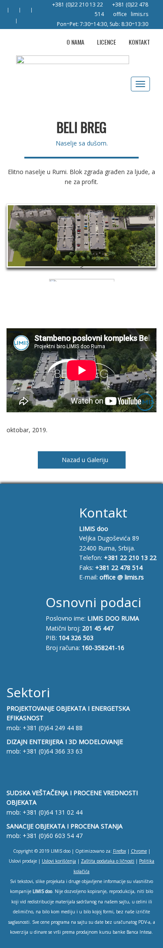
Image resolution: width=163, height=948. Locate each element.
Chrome (139, 851)
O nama (75, 41)
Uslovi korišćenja (59, 861)
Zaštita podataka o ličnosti (107, 861)
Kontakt (139, 41)
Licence (106, 41)
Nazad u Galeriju (84, 460)
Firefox (119, 851)
